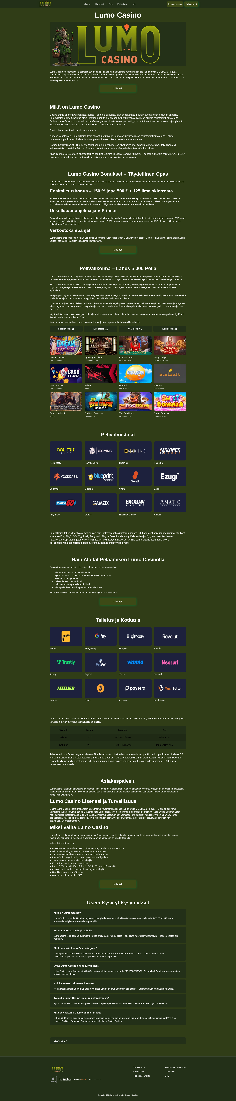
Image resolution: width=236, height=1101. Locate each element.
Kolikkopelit (167, 329)
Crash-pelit (133, 329)
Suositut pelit (64, 329)
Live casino (98, 329)
